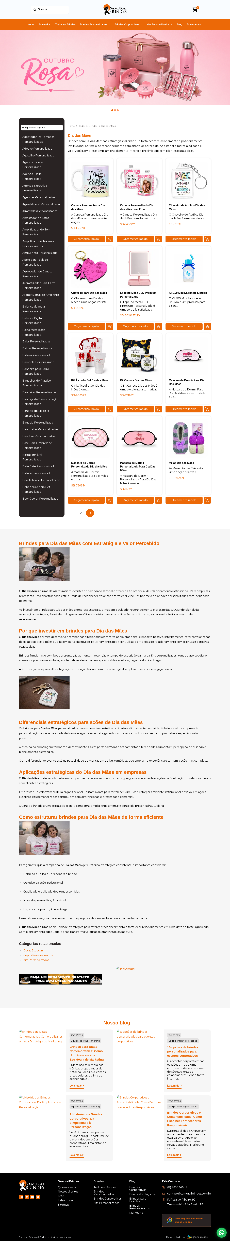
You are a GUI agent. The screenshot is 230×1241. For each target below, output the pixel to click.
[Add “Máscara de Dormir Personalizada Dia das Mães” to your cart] (109, 500)
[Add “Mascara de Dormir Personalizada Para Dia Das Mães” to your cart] (158, 500)
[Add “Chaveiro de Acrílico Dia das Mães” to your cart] (207, 239)
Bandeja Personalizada (37, 422)
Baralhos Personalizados (38, 436)
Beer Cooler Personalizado (40, 498)
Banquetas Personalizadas (40, 429)
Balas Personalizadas (36, 341)
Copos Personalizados (38, 955)
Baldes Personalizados (37, 348)
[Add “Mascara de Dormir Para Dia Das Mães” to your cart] (207, 409)
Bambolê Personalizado (38, 362)
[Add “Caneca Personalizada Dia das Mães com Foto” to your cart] (158, 239)
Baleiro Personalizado (37, 355)
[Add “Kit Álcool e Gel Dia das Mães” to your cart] (109, 409)
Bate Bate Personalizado (39, 466)
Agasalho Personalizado (38, 155)
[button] (86, 239)
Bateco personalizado (37, 473)
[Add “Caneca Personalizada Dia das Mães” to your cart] (109, 239)
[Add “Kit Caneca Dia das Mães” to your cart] (158, 409)
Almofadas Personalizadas (39, 211)
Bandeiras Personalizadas (39, 392)
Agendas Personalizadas (38, 197)
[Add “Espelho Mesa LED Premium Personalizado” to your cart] (158, 326)
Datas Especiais (33, 950)
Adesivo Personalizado (37, 148)
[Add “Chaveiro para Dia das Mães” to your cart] (109, 326)
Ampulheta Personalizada (39, 252)
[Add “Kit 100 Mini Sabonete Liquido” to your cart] (207, 326)
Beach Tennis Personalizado (41, 480)
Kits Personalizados (36, 960)
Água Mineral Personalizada (41, 204)
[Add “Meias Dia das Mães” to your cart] (207, 500)
